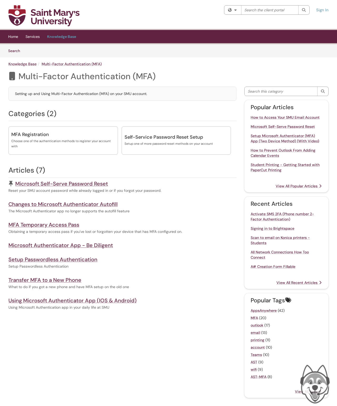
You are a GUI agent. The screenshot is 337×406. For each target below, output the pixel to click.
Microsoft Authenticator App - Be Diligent (60, 245)
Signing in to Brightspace (272, 228)
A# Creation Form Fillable (273, 266)
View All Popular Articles (297, 186)
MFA (254, 317)
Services (33, 36)
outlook (257, 325)
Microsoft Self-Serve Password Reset (61, 183)
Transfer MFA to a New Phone (44, 280)
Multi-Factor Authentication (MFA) (72, 64)
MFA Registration (30, 134)
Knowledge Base (61, 36)
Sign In (322, 10)
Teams (256, 354)
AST (254, 362)
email (255, 332)
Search (16, 50)
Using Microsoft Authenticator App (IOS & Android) (72, 300)
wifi (254, 369)
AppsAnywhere (264, 310)
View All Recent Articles (297, 282)
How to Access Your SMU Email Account (285, 117)
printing (257, 340)
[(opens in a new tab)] (44, 15)
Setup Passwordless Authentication (52, 259)
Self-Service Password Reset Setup (164, 137)
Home (13, 36)
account (258, 347)
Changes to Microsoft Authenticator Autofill (63, 204)
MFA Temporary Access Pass (43, 224)
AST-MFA (258, 376)
